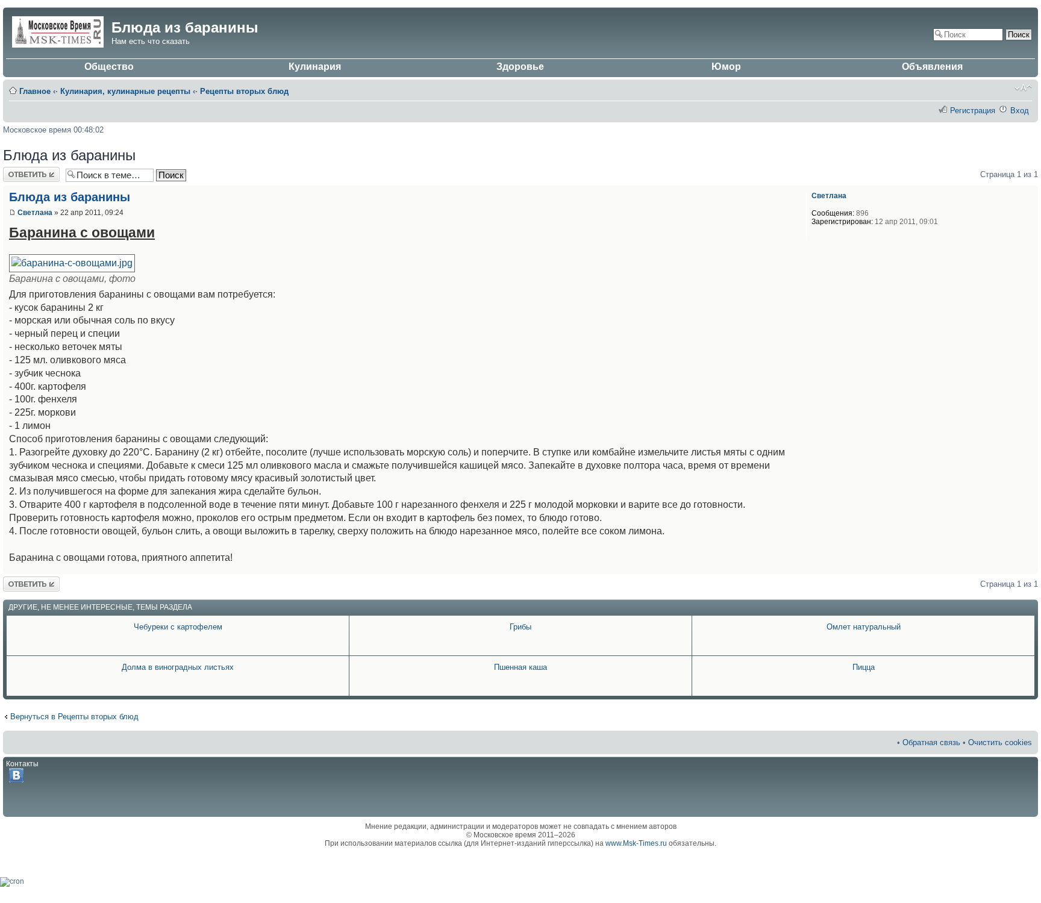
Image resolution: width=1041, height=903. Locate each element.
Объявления (932, 66)
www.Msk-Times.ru (636, 843)
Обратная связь (931, 742)
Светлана (34, 212)
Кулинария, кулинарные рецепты (125, 91)
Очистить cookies (1000, 742)
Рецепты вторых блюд (244, 91)
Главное (35, 91)
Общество (109, 66)
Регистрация (972, 110)
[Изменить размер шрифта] (1023, 88)
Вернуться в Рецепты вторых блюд (74, 716)
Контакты (22, 764)
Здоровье (520, 66)
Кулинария (315, 66)
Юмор (726, 66)
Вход (1019, 110)
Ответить (20, 171)
